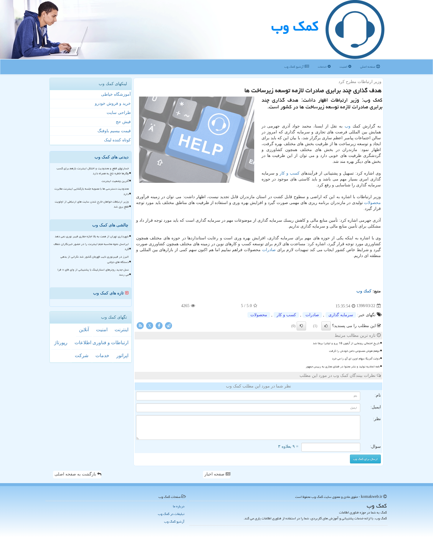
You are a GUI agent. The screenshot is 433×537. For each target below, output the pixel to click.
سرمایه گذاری (340, 315)
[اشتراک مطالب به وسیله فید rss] (140, 325)
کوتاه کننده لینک (117, 140)
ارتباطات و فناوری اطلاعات (101, 342)
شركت (81, 355)
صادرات (269, 250)
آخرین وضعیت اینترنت (115, 181)
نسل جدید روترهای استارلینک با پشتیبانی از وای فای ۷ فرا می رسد (93, 272)
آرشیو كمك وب (294, 67)
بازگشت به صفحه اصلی (75, 474)
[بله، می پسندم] (326, 325)
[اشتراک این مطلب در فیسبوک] (159, 325)
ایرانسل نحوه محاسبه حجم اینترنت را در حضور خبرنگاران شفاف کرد (91, 246)
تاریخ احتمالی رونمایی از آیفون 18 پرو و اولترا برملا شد (346, 343)
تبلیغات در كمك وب (171, 514)
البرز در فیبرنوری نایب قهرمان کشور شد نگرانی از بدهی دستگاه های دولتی (94, 259)
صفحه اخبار (215, 474)
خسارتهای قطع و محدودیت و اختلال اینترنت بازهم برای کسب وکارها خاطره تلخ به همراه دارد (93, 170)
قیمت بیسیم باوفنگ (114, 131)
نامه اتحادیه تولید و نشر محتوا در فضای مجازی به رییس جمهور (343, 366)
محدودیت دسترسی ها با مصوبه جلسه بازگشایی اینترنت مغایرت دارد (91, 191)
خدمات (323, 67)
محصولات (372, 202)
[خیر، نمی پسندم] (301, 325)
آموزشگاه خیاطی (116, 94)
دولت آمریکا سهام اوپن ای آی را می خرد (356, 359)
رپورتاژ (60, 342)
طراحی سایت (119, 112)
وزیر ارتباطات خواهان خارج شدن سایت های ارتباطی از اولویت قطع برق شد (92, 204)
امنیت (344, 67)
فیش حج (123, 122)
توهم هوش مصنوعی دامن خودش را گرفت (354, 351)
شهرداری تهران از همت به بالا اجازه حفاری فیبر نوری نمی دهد (92, 236)
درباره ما (178, 506)
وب (348, 126)
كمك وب (294, 26)
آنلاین (84, 329)
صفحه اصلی (368, 67)
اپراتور (122, 355)
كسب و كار (290, 173)
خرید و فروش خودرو (113, 103)
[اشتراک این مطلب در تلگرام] (168, 325)
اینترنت (121, 329)
